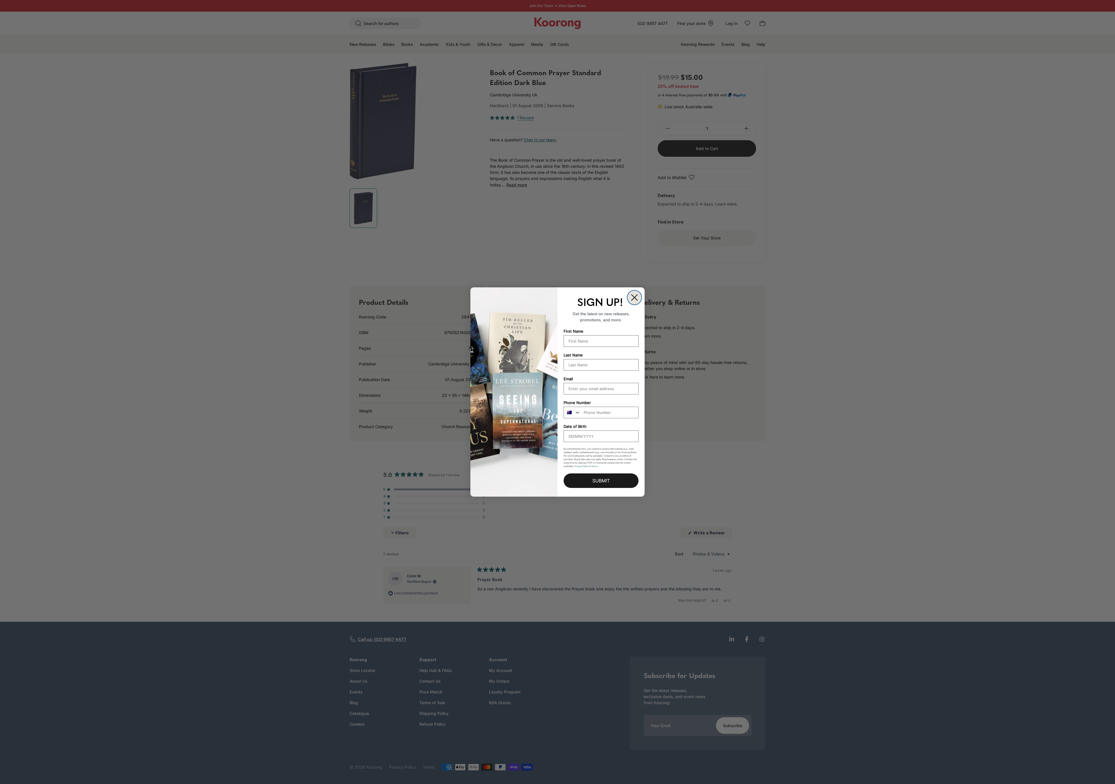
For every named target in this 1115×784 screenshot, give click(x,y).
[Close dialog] (634, 297)
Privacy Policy (581, 466)
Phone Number (577, 402)
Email (568, 378)
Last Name (573, 355)
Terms (594, 466)
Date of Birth (575, 426)
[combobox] (572, 412)
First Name (573, 331)
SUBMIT (601, 481)
